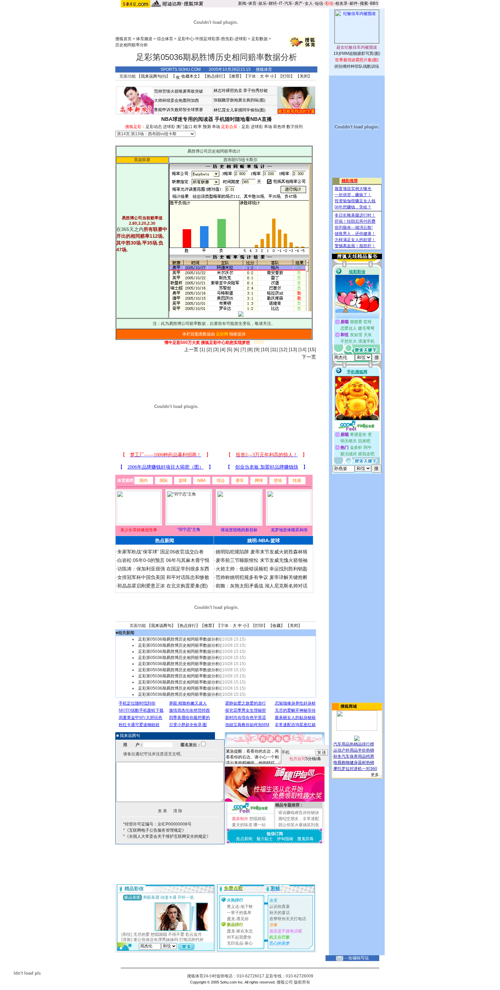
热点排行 (215, 76)
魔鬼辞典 (305, 838)
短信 (319, 3)
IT (280, 3)
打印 (286, 76)
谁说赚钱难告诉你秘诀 (298, 812)
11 (274, 349)
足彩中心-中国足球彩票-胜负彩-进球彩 (212, 38)
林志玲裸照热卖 (228, 90)
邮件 (354, 3)
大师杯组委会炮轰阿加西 (176, 100)
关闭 (304, 76)
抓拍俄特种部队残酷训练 (356, 66)
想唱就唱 (257, 818)
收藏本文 (189, 76)
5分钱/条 (305, 758)
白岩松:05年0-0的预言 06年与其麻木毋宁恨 (163, 560)
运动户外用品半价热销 (353, 750)
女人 (309, 3)
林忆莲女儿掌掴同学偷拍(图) (239, 110)
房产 (299, 3)
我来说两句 (161, 625)
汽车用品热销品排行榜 (353, 744)
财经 (273, 3)
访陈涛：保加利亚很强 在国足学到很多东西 (163, 568)
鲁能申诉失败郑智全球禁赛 (178, 109)
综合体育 (165, 38)
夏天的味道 (242, 824)
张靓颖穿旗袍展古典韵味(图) (239, 100)
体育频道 (144, 38)
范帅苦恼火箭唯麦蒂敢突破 (178, 91)
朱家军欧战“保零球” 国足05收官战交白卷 (160, 551)
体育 (252, 3)
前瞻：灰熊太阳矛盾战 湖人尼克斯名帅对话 (261, 585)
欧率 (198, 126)
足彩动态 (154, 126)
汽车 (288, 3)
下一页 (309, 357)
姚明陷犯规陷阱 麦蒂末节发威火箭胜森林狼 (261, 551)
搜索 (364, 3)
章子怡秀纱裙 (255, 90)
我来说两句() (153, 76)
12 (283, 349)
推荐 (235, 76)
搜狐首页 (123, 38)
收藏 (276, 625)
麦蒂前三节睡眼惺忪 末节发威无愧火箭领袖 (261, 560)
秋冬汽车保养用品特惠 (353, 756)
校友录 (341, 3)
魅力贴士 (264, 838)
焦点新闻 (244, 838)
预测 (207, 126)
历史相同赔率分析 (131, 45)
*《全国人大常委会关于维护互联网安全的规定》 (167, 836)
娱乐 (263, 3)
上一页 (191, 349)
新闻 (242, 3)
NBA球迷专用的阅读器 (187, 119)
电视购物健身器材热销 (353, 762)
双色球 (279, 126)
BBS (374, 3)
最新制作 (240, 818)
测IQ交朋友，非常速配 (298, 818)
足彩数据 (259, 38)
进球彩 (169, 126)
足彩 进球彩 (252, 126)
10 (265, 349)
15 (312, 349)
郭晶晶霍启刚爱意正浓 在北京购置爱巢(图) (162, 585)
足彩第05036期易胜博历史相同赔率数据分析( (179, 639)
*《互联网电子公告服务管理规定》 (154, 830)
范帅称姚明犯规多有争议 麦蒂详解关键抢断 (261, 577)
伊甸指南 (285, 838)
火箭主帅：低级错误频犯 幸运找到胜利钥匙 (261, 568)
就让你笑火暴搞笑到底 (298, 824)
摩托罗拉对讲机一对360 (355, 768)
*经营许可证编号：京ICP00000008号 (157, 824)
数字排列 (294, 126)
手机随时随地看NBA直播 (243, 119)
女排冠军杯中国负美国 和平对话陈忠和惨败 (163, 577)
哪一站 (259, 824)
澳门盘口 (184, 126)
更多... (376, 774)
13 (293, 349)
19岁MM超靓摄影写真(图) (356, 53)
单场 (216, 126)
